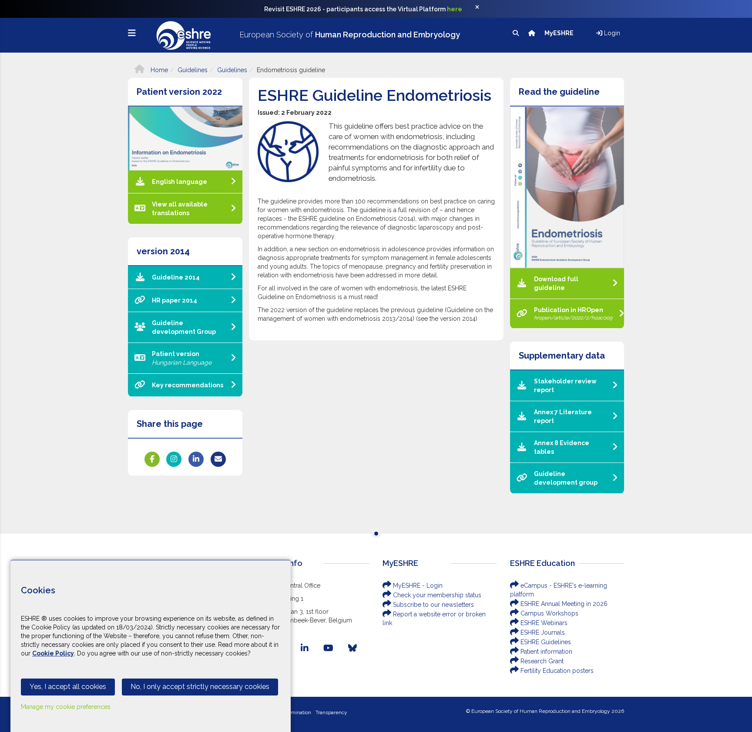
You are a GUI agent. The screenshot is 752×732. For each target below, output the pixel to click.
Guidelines (193, 70)
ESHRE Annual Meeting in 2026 (563, 603)
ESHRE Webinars (543, 622)
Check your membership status (436, 595)
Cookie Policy (53, 653)
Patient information (545, 651)
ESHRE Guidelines (545, 642)
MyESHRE (559, 33)
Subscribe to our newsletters (432, 604)
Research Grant (541, 661)
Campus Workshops (548, 613)
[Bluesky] (352, 648)
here (454, 9)
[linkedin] (305, 648)
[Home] (532, 33)
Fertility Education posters (556, 670)
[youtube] (328, 648)
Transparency (331, 712)
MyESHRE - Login (417, 585)
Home (158, 70)
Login (611, 33)
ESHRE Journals (542, 632)
